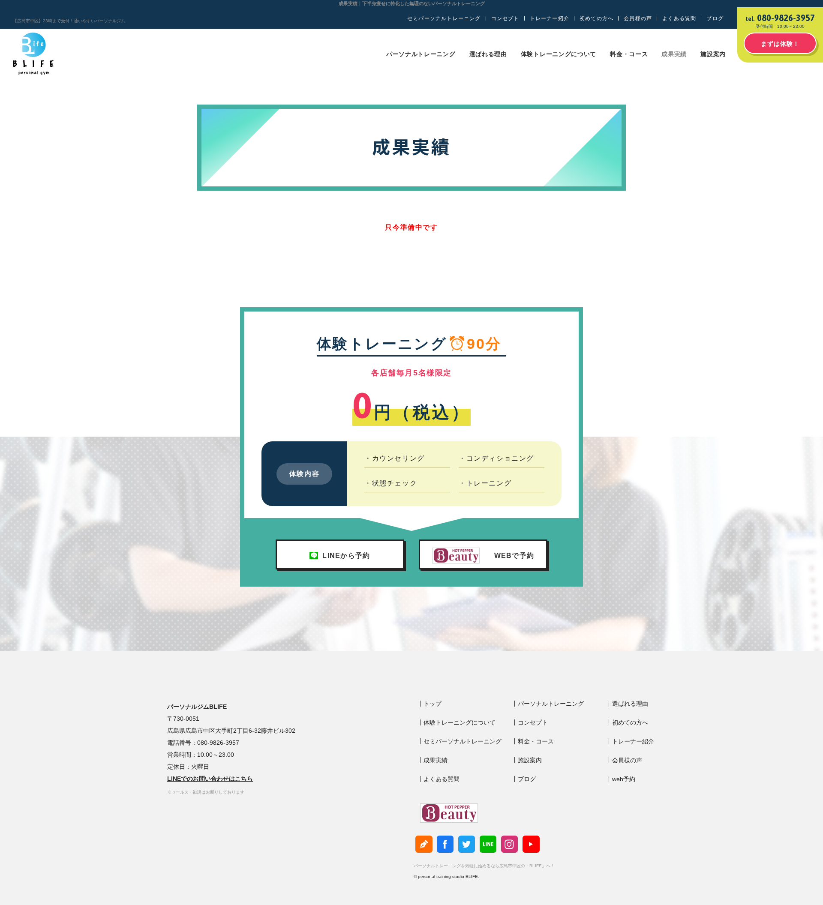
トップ (433, 704)
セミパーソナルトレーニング (444, 18)
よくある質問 (679, 18)
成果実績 (674, 54)
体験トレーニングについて (558, 54)
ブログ (715, 18)
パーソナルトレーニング (421, 54)
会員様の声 (638, 18)
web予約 (623, 779)
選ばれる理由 (488, 54)
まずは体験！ (780, 43)
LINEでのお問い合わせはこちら (210, 778)
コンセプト (505, 18)
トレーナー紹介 (549, 18)
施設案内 (713, 54)
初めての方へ (596, 18)
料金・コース (629, 54)
